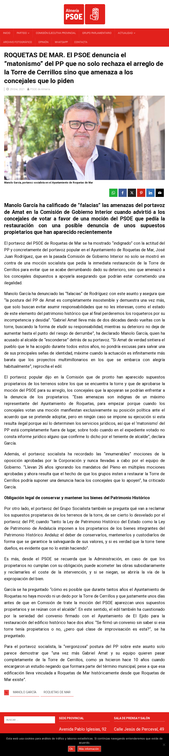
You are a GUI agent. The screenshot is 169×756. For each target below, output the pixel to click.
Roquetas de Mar (57, 692)
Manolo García (24, 692)
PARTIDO (22, 33)
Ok (71, 748)
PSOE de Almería (40, 89)
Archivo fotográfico (17, 42)
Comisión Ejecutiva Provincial (56, 33)
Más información (89, 748)
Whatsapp (61, 42)
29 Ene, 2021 (17, 89)
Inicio (6, 33)
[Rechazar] (164, 745)
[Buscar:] (29, 719)
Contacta (80, 42)
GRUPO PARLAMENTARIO (96, 33)
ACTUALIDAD (125, 33)
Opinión (43, 42)
